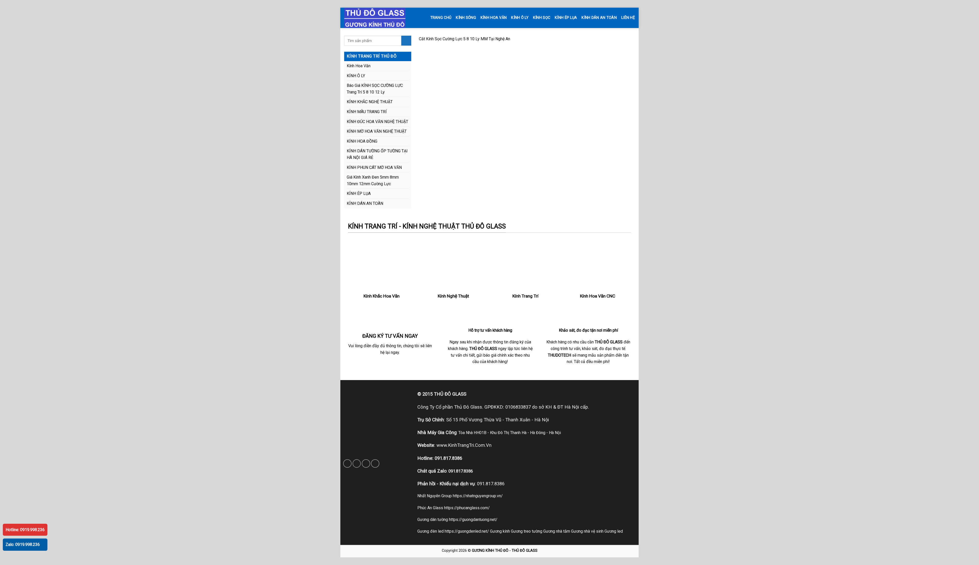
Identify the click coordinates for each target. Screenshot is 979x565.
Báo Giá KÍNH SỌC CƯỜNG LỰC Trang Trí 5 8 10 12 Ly (375, 89)
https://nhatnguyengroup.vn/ (478, 495)
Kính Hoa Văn (358, 65)
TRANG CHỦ (441, 18)
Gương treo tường (526, 531)
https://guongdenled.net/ (467, 531)
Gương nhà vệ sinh (587, 531)
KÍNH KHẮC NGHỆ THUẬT (370, 101)
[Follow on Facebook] (347, 463)
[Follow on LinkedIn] (375, 463)
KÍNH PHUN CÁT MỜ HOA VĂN (374, 167)
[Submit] (406, 41)
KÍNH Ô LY (520, 18)
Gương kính (500, 531)
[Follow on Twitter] (366, 463)
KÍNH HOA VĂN (494, 18)
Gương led (613, 531)
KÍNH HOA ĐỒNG (362, 141)
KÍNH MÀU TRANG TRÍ (367, 111)
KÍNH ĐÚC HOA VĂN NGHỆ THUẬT (377, 121)
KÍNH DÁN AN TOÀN (599, 18)
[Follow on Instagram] (357, 463)
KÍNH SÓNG (466, 18)
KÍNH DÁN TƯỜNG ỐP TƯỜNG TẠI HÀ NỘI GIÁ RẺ (377, 154)
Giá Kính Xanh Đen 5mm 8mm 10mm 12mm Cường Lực (373, 180)
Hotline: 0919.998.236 (25, 529)
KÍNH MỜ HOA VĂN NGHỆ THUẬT (377, 131)
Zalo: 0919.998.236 (23, 544)
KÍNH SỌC (541, 18)
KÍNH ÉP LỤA (566, 18)
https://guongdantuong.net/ (473, 519)
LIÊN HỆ (628, 18)
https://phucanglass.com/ (467, 507)
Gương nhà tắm (556, 531)
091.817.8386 (448, 458)
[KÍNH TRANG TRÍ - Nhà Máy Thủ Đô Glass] (380, 18)
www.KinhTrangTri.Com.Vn (464, 445)
